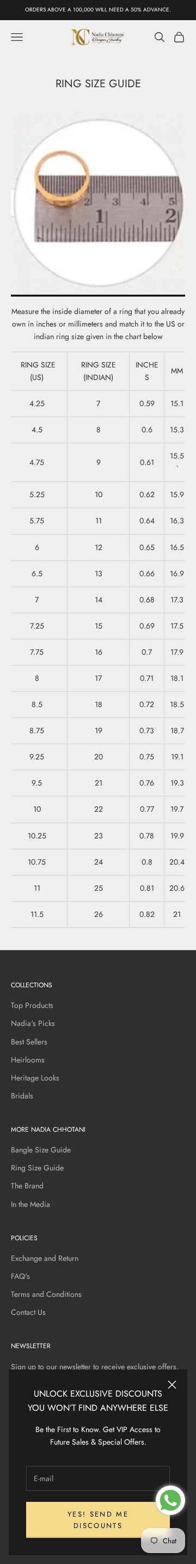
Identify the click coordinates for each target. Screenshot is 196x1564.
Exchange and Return (44, 1258)
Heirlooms (28, 1059)
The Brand (27, 1185)
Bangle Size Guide (41, 1149)
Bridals (22, 1095)
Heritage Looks (35, 1077)
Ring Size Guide (37, 1167)
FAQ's (20, 1276)
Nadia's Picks (33, 1023)
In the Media (30, 1204)
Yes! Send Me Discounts (98, 1520)
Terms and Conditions (46, 1294)
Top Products (32, 1005)
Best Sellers (29, 1041)
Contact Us (28, 1312)
